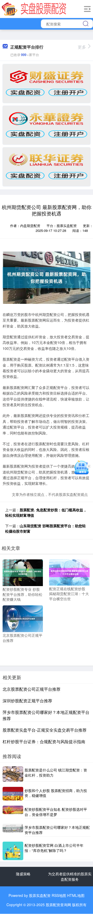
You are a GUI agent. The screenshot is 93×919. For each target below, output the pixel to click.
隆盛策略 (23, 873)
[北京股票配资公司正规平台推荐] (23, 618)
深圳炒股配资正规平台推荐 (27, 701)
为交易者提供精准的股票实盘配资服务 (69, 876)
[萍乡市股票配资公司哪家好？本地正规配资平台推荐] (13, 830)
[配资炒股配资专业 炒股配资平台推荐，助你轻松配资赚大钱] (23, 572)
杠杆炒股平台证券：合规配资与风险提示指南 (44, 741)
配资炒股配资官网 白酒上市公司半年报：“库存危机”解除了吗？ (54, 848)
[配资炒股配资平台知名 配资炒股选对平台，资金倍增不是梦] (13, 812)
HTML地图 (75, 895)
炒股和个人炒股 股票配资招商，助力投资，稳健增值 (56, 793)
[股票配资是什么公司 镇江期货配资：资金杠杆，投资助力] (13, 773)
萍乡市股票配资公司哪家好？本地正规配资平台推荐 (57, 830)
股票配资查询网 (58, 904)
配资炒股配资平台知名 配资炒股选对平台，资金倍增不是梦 (56, 812)
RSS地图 (59, 895)
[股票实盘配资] (34, 8)
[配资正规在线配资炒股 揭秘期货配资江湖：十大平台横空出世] (69, 571)
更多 (82, 47)
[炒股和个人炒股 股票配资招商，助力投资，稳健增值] (13, 793)
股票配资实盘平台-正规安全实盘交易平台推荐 (45, 730)
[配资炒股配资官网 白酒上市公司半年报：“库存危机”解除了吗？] (13, 851)
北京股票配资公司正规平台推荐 (31, 689)
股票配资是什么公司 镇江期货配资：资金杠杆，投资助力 (56, 772)
